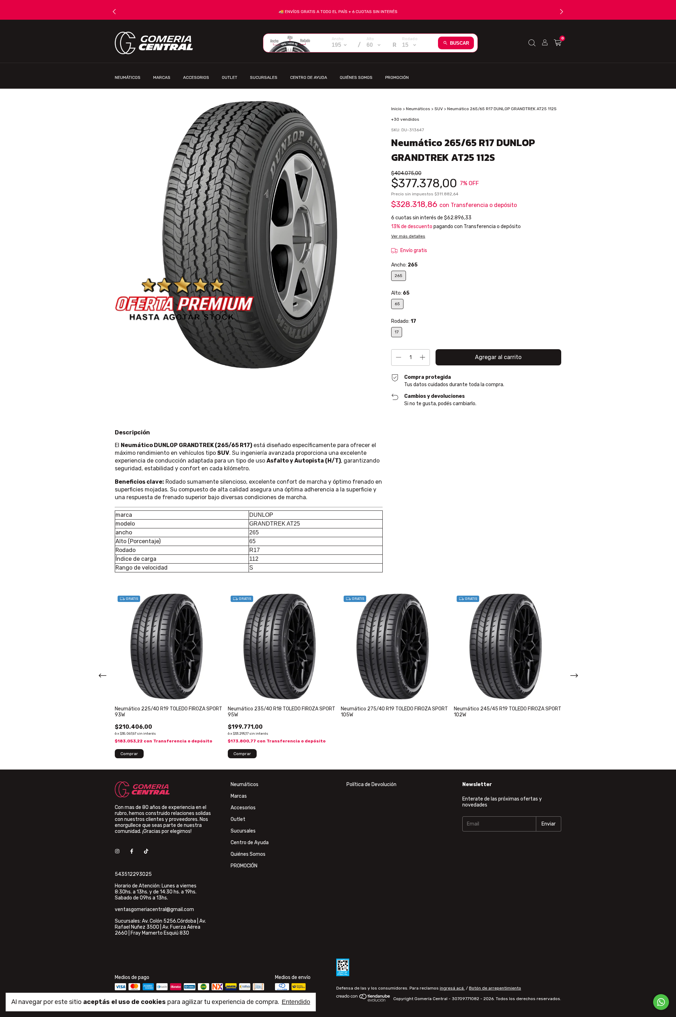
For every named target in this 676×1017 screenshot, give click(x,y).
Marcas (161, 77)
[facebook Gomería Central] (131, 851)
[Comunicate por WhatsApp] (661, 1002)
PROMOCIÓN (397, 77)
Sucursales (263, 77)
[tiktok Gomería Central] (146, 851)
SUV (438, 108)
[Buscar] (532, 43)
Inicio (396, 108)
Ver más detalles (408, 236)
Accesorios (196, 77)
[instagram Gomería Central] (117, 851)
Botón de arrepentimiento (495, 988)
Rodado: (403, 321)
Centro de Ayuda (308, 77)
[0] (557, 43)
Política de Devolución (371, 784)
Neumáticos (127, 77)
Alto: (400, 293)
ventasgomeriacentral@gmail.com (154, 909)
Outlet (229, 77)
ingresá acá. (452, 988)
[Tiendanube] (363, 1000)
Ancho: (404, 265)
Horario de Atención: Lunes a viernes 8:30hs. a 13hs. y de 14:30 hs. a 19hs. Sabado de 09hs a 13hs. (155, 892)
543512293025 (133, 874)
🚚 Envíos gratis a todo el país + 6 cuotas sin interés (338, 11)
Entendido (296, 1001)
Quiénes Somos (356, 77)
